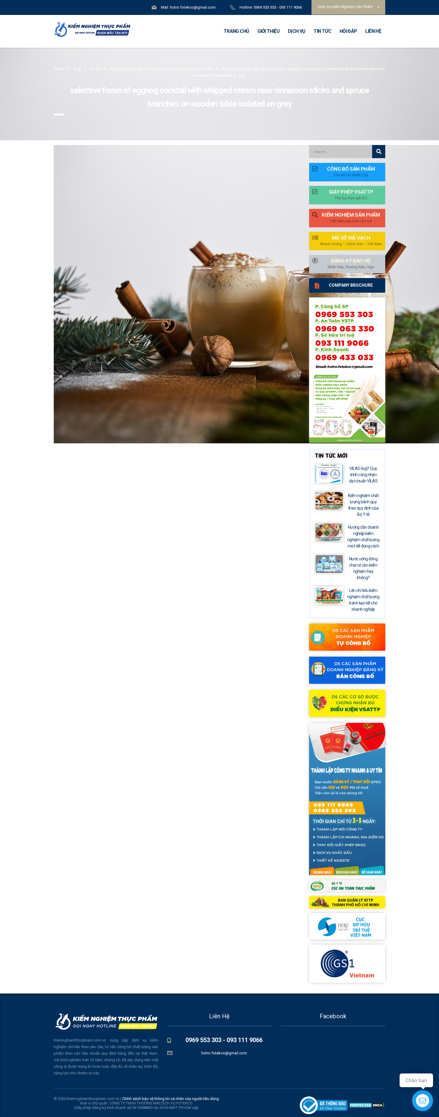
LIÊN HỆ (373, 31)
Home (59, 69)
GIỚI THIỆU (268, 31)
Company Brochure (351, 285)
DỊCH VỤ (297, 31)
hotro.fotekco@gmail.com (224, 1053)
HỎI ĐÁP (348, 31)
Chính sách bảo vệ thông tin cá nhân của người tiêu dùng (170, 1098)
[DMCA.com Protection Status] (366, 1105)
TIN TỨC (322, 31)
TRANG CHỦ (236, 31)
